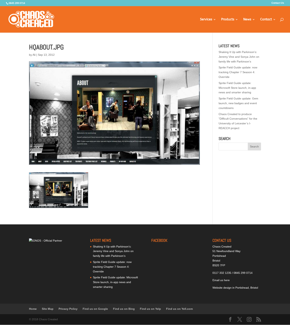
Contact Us (277, 3)
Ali (34, 54)
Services (206, 19)
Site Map (47, 308)
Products (227, 19)
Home (33, 308)
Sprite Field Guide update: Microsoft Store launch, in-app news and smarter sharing (237, 87)
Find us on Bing (124, 308)
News (247, 19)
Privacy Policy (68, 308)
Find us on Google (95, 308)
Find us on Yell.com (179, 308)
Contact (266, 19)
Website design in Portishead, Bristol (235, 287)
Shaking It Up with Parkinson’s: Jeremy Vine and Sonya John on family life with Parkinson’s (239, 56)
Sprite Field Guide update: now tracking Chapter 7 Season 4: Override (238, 72)
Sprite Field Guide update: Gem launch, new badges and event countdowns (238, 103)
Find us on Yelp (150, 308)
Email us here (221, 280)
